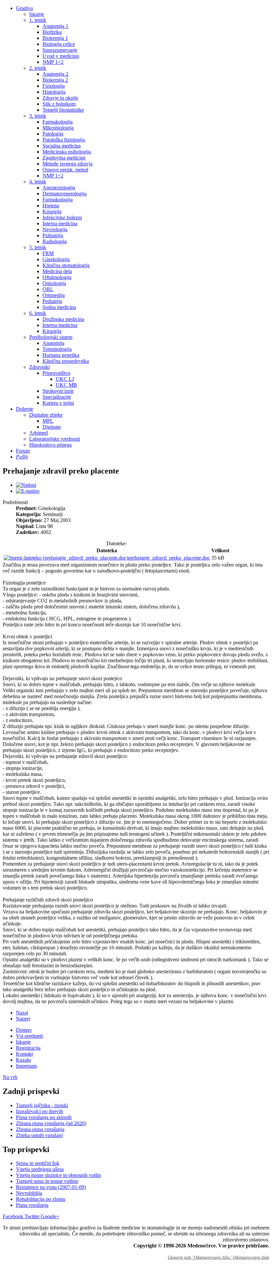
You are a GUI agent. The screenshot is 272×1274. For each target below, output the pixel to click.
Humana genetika (60, 355)
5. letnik (37, 247)
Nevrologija (54, 229)
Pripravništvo (56, 373)
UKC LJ (65, 379)
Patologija (52, 134)
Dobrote (24, 409)
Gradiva (24, 8)
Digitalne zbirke (46, 415)
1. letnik (37, 20)
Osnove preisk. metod (65, 169)
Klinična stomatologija (66, 265)
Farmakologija (57, 122)
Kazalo (23, 1060)
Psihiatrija (52, 235)
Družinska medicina (63, 319)
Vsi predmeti (29, 1036)
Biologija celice (58, 44)
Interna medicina (59, 223)
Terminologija (57, 349)
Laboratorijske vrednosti (54, 439)
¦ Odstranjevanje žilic (211, 1257)
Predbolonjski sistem (50, 337)
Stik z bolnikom (59, 104)
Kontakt (24, 1054)
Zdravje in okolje (60, 98)
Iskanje (36, 14)
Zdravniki (39, 367)
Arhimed (38, 433)
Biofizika (52, 32)
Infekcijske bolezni (62, 217)
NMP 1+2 (52, 62)
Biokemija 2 (55, 80)
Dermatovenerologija (64, 193)
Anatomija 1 (55, 26)
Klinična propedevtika (65, 361)
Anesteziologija (58, 187)
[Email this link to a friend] (28, 491)
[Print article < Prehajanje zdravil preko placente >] (26, 485)
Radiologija (54, 241)
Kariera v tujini (58, 403)
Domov (24, 1030)
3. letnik (37, 116)
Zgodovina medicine (64, 157)
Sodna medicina (59, 307)
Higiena (50, 205)
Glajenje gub (180, 1257)
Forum (23, 451)
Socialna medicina (61, 146)
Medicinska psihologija (66, 152)
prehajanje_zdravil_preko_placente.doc (169, 558)
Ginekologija (56, 259)
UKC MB (66, 385)
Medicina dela (57, 271)
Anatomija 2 (55, 74)
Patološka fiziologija (63, 140)
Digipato (51, 427)
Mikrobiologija (58, 128)
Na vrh (10, 1077)
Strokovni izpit (57, 391)
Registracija (28, 1048)
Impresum (26, 1066)
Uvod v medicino (60, 56)
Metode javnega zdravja (67, 163)
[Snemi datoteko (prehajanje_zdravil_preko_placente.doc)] (66, 558)
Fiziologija (53, 86)
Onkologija (54, 283)
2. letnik (37, 68)
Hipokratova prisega (50, 445)
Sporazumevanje (59, 50)
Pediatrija (52, 301)
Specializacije (56, 397)
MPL (47, 421)
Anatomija (53, 343)
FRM (48, 253)
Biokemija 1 (55, 38)
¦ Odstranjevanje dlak (250, 1257)
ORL (47, 289)
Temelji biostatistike (63, 110)
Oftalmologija (56, 277)
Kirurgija (51, 211)
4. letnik (37, 181)
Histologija (53, 92)
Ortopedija (53, 295)
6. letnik (37, 313)
